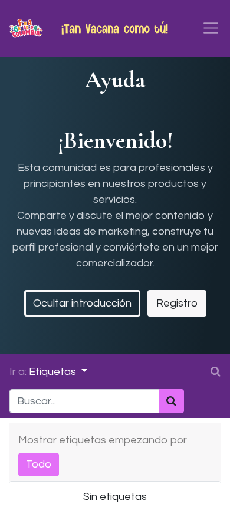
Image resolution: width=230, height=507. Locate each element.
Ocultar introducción (82, 303)
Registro (177, 303)
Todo (38, 464)
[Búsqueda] (171, 401)
